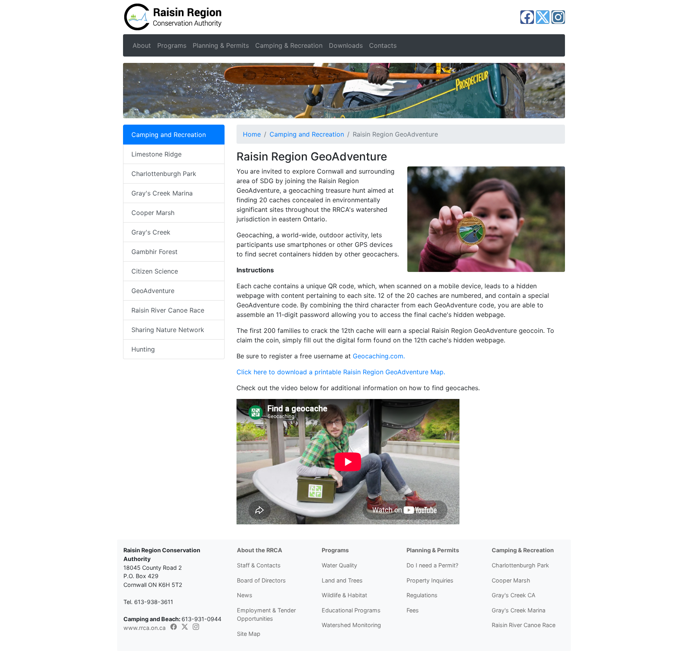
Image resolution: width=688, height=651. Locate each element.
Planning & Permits (221, 45)
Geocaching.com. (379, 356)
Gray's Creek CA (514, 595)
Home (252, 134)
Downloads (346, 45)
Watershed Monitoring (351, 625)
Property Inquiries (430, 580)
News (244, 595)
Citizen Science (154, 271)
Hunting (143, 349)
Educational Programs (351, 610)
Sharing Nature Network (167, 330)
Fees (413, 610)
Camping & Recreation (288, 45)
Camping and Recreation (307, 134)
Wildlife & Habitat (344, 595)
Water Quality (339, 565)
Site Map (248, 633)
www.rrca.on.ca (144, 627)
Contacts (383, 45)
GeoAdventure (152, 291)
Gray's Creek (150, 232)
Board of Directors (261, 580)
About (142, 45)
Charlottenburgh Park (163, 174)
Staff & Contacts (259, 565)
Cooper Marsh (152, 213)
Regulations (422, 595)
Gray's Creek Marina (162, 193)
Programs (171, 45)
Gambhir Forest (154, 252)
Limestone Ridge (156, 154)
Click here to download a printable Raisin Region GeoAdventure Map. (340, 372)
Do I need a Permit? (432, 565)
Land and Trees (342, 580)
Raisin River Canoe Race (167, 310)
